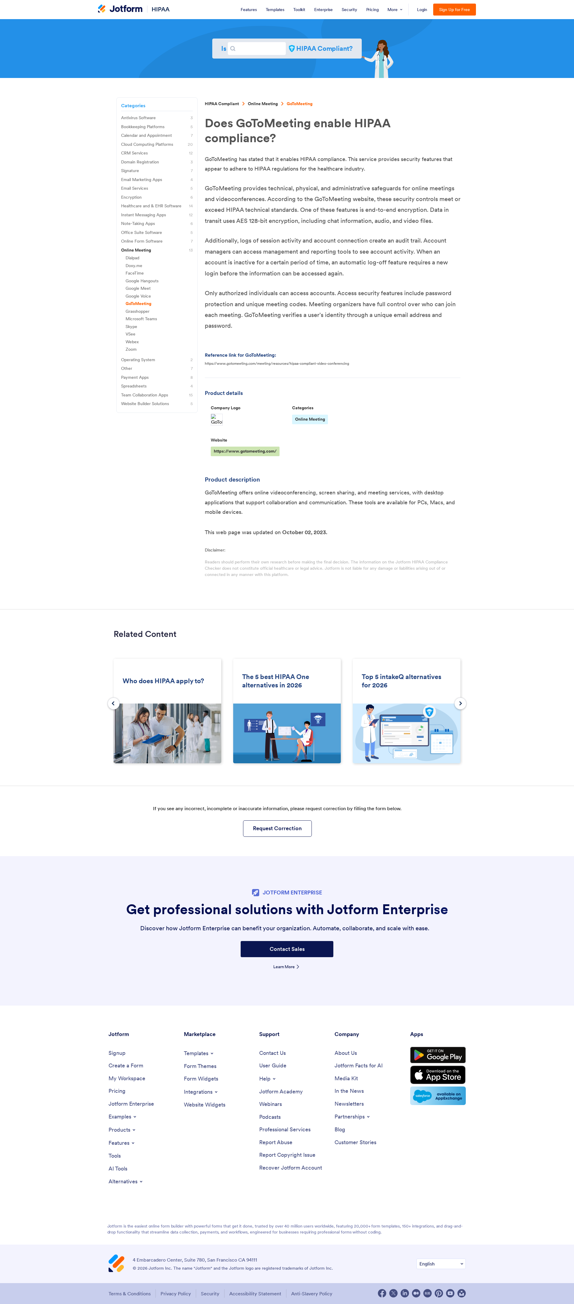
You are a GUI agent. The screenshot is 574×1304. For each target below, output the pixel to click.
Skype (131, 326)
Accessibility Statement (255, 1294)
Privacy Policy (176, 1294)
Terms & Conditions (130, 1294)
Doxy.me (134, 265)
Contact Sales (287, 949)
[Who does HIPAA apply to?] (167, 734)
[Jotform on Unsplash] (461, 1293)
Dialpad (132, 258)
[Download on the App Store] (438, 1075)
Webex (132, 341)
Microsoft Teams (141, 318)
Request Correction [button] (277, 828)
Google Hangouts (142, 281)
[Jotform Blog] (427, 1293)
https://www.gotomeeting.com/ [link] (245, 451)
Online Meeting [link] (310, 419)
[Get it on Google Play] (438, 1055)
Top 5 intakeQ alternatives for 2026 (401, 681)
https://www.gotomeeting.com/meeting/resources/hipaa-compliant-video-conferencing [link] (277, 363)
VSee (130, 334)
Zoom (131, 349)
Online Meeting (263, 103)
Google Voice (138, 296)
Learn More (284, 966)
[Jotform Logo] (120, 9)
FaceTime (135, 273)
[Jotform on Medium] (416, 1293)
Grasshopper (137, 311)
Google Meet (138, 288)
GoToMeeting (299, 103)
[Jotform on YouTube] (450, 1293)
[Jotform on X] (393, 1293)
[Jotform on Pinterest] (439, 1293)
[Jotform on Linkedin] (405, 1293)
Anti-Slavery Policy (311, 1294)
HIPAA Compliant (222, 103)
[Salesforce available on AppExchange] (438, 1096)
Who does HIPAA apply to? (163, 681)
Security (210, 1294)
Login (422, 9)
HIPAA (161, 9)
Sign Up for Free (454, 9)
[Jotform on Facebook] (382, 1293)
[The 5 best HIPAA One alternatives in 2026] (287, 734)
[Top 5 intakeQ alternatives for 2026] (406, 734)
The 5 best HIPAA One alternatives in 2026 (275, 681)
